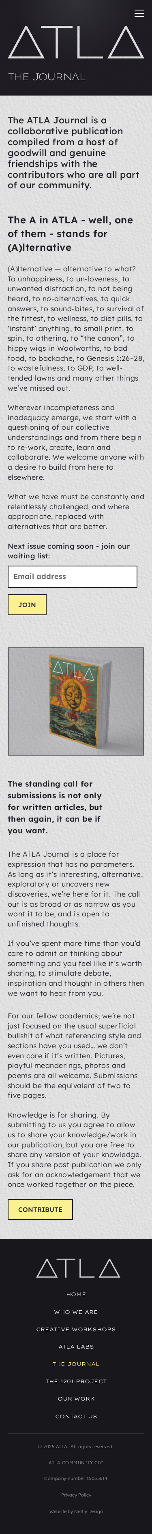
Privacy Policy (76, 1495)
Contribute (40, 1209)
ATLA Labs (76, 1346)
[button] (136, 13)
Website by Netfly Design (76, 1511)
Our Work (76, 1398)
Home (76, 1294)
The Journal (76, 1364)
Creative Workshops (76, 1329)
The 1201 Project (76, 1381)
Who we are (76, 1312)
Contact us (76, 1416)
